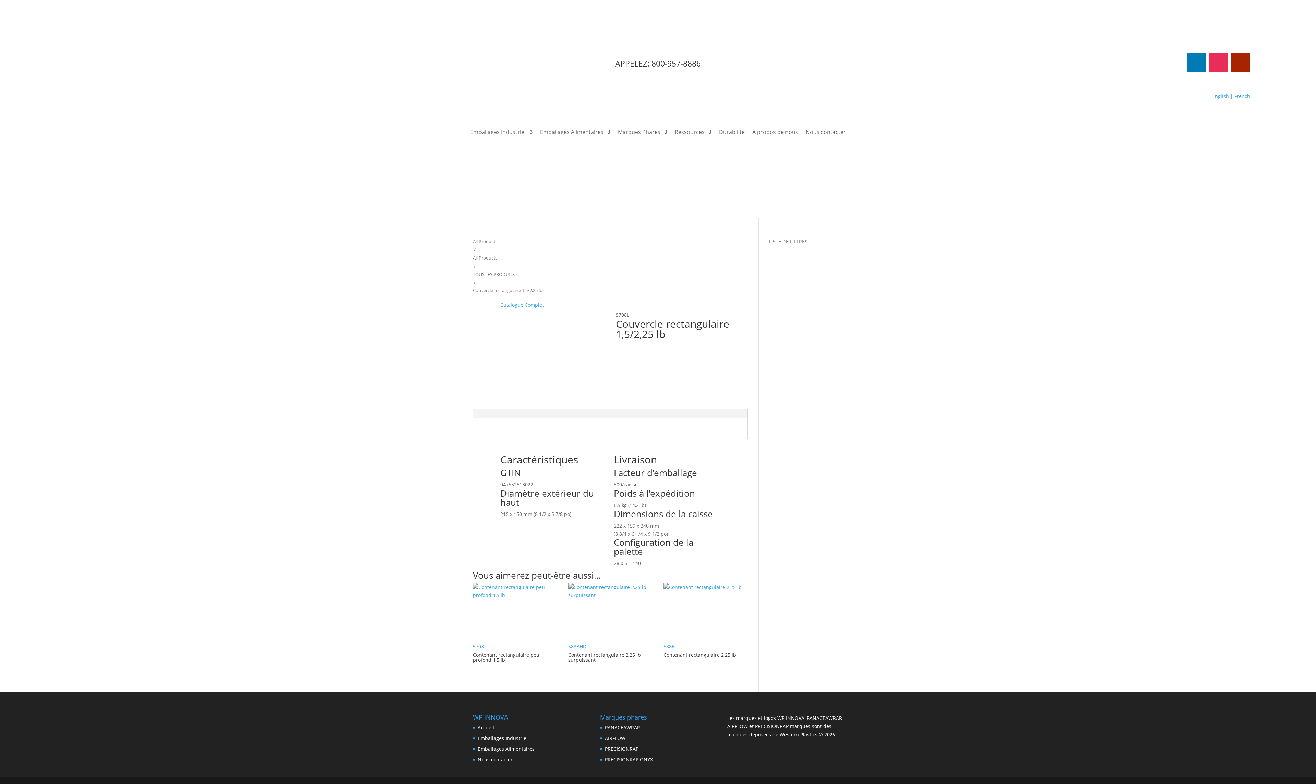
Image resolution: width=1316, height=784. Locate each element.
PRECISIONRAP (621, 749)
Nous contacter (826, 133)
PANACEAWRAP (622, 727)
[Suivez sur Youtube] (1240, 62)
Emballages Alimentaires (572, 133)
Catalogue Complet (522, 305)
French (1242, 96)
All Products (485, 241)
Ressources (690, 133)
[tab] (480, 413)
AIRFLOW (615, 738)
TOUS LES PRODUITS (494, 274)
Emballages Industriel (498, 133)
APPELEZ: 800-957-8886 (658, 63)
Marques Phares (639, 133)
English (1220, 96)
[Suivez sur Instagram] (1218, 62)
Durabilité (732, 133)
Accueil (486, 727)
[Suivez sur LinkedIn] (1196, 62)
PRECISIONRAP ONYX (629, 759)
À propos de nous (775, 133)
